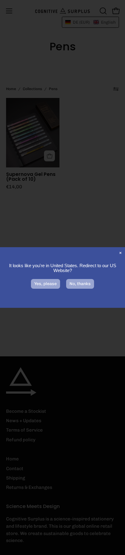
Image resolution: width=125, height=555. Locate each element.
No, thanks (80, 283)
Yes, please (45, 283)
